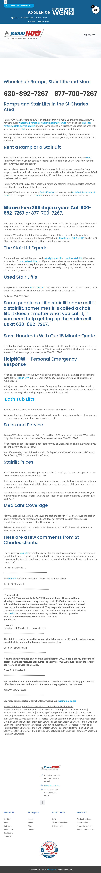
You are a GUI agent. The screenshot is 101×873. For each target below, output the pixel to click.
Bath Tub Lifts (19, 399)
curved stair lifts (28, 261)
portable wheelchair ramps (52, 122)
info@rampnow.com (52, 785)
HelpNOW (23, 377)
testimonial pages (67, 700)
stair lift (24, 552)
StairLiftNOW (47, 192)
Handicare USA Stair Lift (72, 238)
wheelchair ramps (28, 122)
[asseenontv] (50, 8)
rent (88, 157)
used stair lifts (37, 287)
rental (22, 128)
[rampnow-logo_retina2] (24, 29)
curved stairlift (27, 125)
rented (38, 195)
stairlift (11, 613)
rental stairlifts (11, 125)
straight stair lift (53, 258)
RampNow (52, 869)
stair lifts (86, 122)
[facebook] (5, 2)
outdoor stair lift (73, 258)
